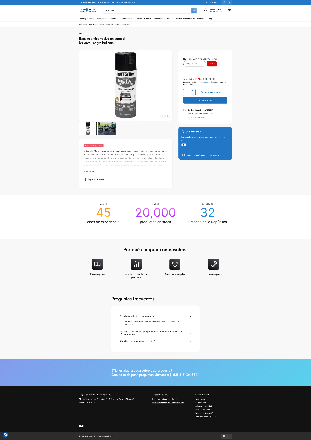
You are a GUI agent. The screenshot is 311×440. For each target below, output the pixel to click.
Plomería (200, 18)
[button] (229, 10)
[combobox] (150, 10)
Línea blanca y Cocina (162, 18)
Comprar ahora (205, 100)
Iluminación (125, 18)
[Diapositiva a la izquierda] (162, 116)
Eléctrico (100, 18)
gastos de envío (207, 82)
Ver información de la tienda (199, 117)
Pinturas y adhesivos (184, 18)
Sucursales (200, 399)
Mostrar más (89, 171)
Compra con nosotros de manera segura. (201, 155)
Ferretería (112, 18)
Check (212, 63)
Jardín (137, 18)
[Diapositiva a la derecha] (167, 116)
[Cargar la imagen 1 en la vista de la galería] (88, 128)
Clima (146, 18)
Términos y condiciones (205, 417)
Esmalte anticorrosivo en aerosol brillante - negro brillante (110, 24)
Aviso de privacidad (203, 406)
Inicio (83, 24)
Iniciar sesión (214, 2)
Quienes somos (201, 403)
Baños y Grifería (86, 18)
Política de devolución (204, 413)
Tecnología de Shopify (105, 436)
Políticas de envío (202, 410)
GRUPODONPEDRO (91, 436)
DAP (80, 34)
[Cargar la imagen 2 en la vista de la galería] (107, 128)
